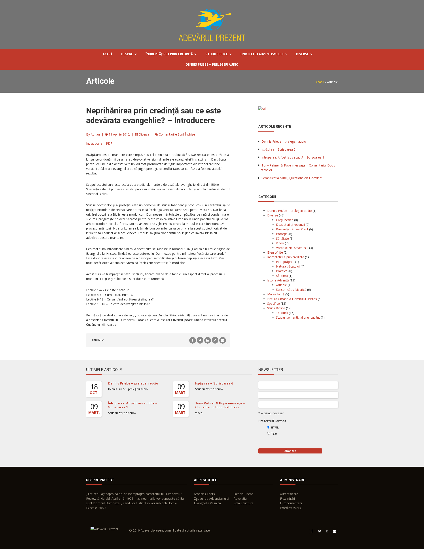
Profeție (282, 234)
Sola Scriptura (243, 503)
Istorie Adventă (278, 280)
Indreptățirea (285, 262)
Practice (282, 271)
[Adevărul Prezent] (212, 24)
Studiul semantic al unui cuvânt (298, 317)
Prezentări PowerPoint (292, 229)
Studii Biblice (216, 54)
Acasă (107, 54)
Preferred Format (272, 421)
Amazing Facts (204, 494)
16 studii (282, 313)
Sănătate (282, 238)
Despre (127, 54)
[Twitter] (200, 340)
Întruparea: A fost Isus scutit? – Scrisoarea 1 (292, 157)
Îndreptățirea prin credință (169, 54)
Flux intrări (287, 498)
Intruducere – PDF (99, 143)
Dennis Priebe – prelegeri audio (212, 64)
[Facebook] (192, 340)
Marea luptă (275, 294)
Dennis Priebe (244, 494)
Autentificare (289, 494)
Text (274, 434)
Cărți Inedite (284, 220)
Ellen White (275, 252)
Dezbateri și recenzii (290, 224)
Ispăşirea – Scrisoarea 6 (278, 149)
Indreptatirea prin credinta (285, 257)
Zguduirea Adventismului (211, 498)
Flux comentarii (291, 503)
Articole (281, 285)
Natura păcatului (288, 266)
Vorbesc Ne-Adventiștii (292, 248)
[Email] (222, 340)
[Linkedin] (207, 340)
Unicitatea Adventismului (262, 54)
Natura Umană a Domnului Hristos (292, 299)
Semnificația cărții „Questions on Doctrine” (291, 178)
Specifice (273, 303)
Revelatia (240, 498)
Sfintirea (282, 276)
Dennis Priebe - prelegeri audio (128, 389)
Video (280, 243)
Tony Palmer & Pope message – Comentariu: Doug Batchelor (220, 405)
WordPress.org (290, 508)
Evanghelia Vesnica (207, 503)
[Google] (215, 340)
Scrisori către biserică (291, 289)
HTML (275, 427)
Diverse (302, 54)
